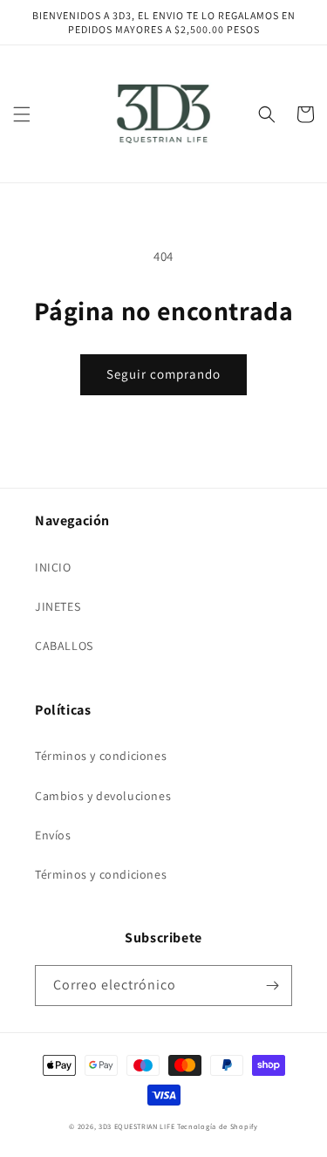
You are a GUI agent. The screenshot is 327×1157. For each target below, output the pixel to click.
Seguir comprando (163, 374)
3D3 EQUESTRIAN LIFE (136, 1126)
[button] (22, 114)
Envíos (53, 835)
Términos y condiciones (101, 755)
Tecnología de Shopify (217, 1126)
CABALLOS (64, 646)
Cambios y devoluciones (103, 796)
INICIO (53, 567)
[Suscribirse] (272, 985)
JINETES (57, 606)
